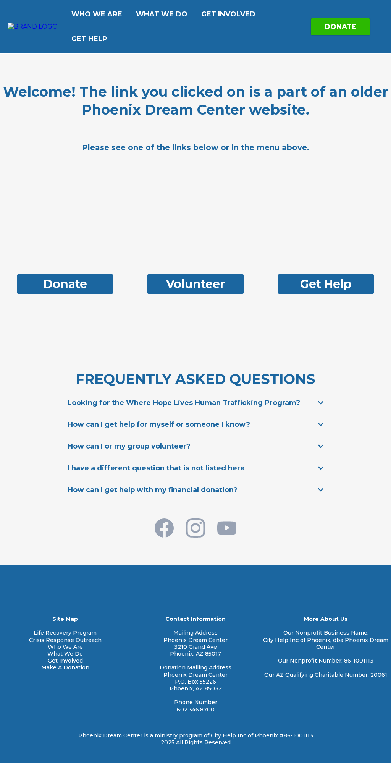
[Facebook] (164, 528)
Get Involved (228, 14)
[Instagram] (195, 528)
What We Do (161, 14)
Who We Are (96, 14)
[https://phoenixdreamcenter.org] (33, 26)
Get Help (89, 39)
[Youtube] (226, 528)
